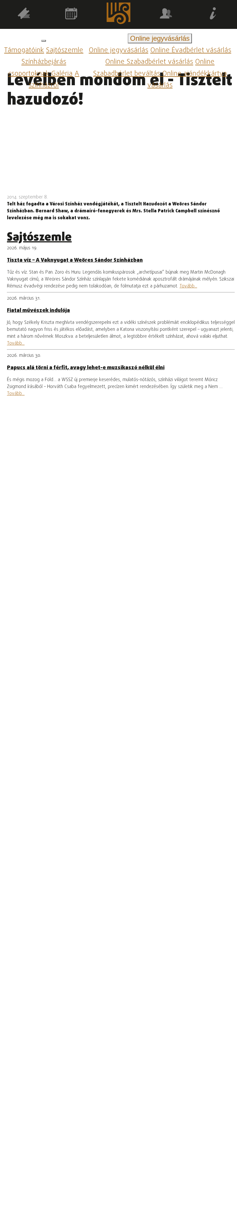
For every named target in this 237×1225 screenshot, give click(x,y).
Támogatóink (24, 50)
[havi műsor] (71, 14)
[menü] (43, 41)
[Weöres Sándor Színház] (118, 14)
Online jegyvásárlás (118, 50)
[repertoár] (23, 14)
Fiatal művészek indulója (38, 311)
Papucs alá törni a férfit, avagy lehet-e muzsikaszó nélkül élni (85, 368)
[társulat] (166, 14)
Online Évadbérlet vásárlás (190, 50)
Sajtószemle (64, 50)
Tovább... (188, 286)
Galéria (62, 73)
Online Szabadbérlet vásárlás (149, 62)
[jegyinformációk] (213, 14)
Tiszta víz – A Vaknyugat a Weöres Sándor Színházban (75, 260)
